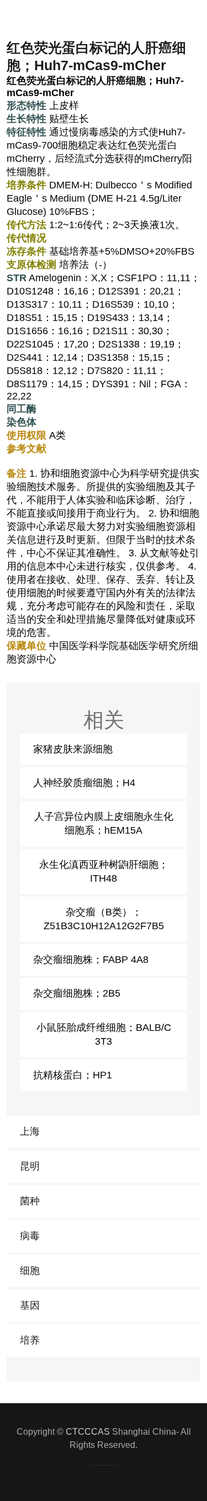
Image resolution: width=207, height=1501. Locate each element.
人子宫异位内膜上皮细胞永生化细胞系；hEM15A (103, 823)
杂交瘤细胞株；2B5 (76, 993)
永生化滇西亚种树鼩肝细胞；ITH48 (103, 871)
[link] (103, 1131)
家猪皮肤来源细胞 (73, 749)
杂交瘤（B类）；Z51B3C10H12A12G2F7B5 (104, 919)
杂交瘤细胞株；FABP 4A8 (90, 959)
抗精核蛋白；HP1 (72, 1075)
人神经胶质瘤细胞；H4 (84, 782)
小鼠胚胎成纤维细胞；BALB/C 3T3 (103, 1034)
